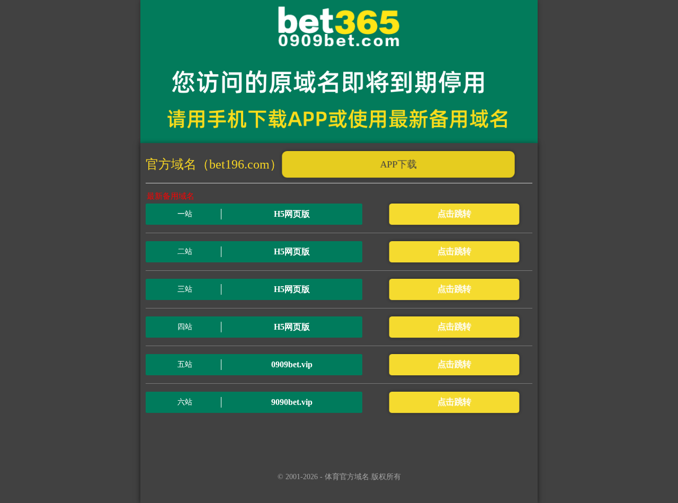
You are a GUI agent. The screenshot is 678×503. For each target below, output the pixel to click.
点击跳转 (453, 214)
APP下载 (398, 164)
